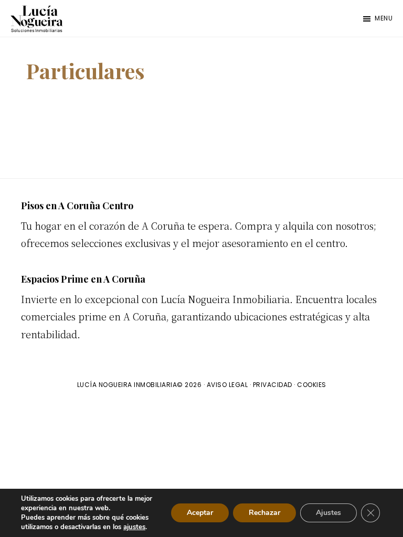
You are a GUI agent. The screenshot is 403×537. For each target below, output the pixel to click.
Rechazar (264, 513)
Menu (384, 18)
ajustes (134, 527)
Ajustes (328, 513)
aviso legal (227, 384)
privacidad (272, 384)
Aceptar (200, 513)
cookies (311, 384)
